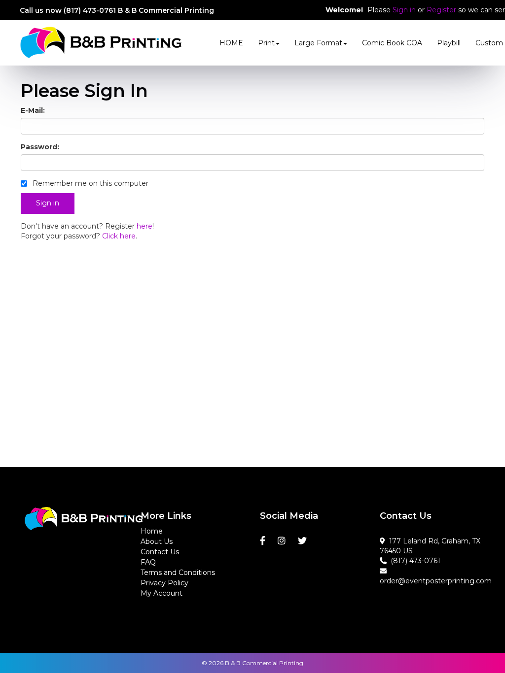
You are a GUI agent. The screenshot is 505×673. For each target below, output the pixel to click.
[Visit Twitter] (303, 541)
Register (441, 9)
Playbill (449, 42)
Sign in (404, 9)
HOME (231, 42)
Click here (119, 236)
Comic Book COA (392, 42)
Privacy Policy (164, 582)
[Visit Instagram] (283, 541)
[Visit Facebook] (264, 541)
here (144, 226)
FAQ (148, 562)
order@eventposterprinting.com (436, 576)
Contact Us (160, 551)
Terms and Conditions (178, 572)
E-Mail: (33, 110)
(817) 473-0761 (413, 560)
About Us (157, 541)
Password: (40, 146)
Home (152, 531)
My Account (161, 593)
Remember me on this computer (89, 183)
